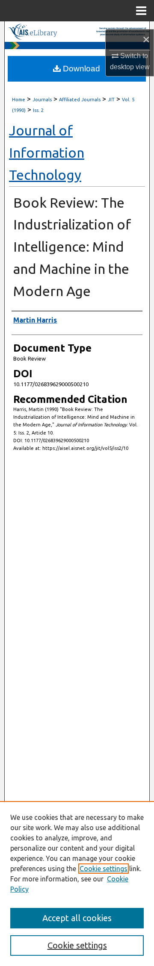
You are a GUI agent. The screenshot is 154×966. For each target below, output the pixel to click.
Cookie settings (103, 868)
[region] (77, 883)
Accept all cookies (77, 918)
